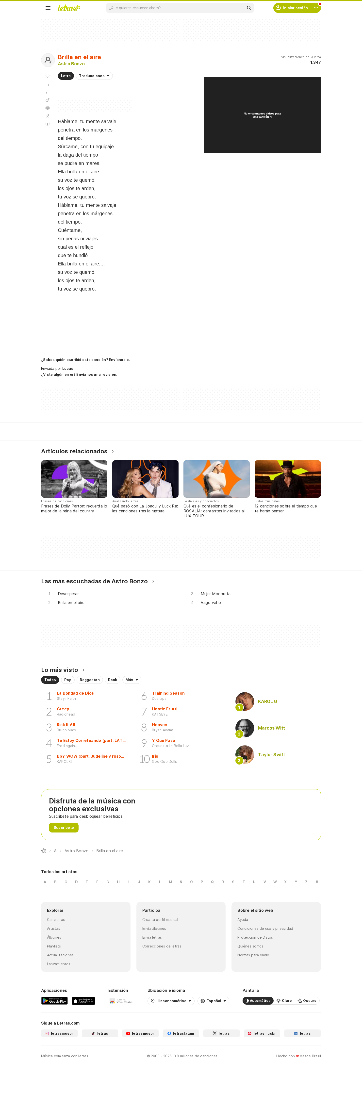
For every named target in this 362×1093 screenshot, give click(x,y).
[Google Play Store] (54, 1001)
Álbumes (54, 937)
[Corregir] (47, 115)
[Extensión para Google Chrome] (121, 1001)
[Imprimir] (47, 107)
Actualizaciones (60, 955)
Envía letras (152, 937)
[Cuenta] (316, 8)
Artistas (53, 928)
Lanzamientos (58, 964)
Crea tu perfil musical (160, 919)
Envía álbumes (154, 928)
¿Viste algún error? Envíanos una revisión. (79, 374)
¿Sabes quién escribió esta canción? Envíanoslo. (85, 360)
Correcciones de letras (161, 946)
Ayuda (242, 919)
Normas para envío (253, 955)
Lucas (67, 368)
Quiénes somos (250, 946)
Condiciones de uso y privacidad (265, 928)
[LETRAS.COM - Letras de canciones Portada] (69, 8)
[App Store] (83, 1001)
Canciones (56, 919)
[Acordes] (47, 100)
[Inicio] (43, 850)
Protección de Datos (255, 937)
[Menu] (48, 8)
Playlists (54, 946)
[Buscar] (249, 8)
